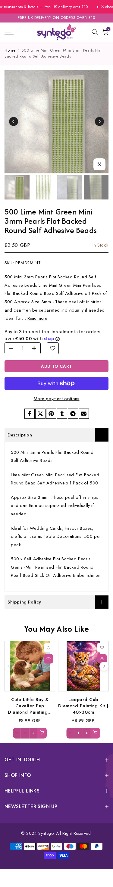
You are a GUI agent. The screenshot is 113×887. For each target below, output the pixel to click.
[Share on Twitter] (40, 414)
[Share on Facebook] (29, 414)
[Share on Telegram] (73, 414)
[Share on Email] (84, 414)
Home (10, 50)
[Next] (99, 121)
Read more (37, 318)
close (108, 7)
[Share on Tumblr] (62, 414)
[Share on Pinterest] (51, 414)
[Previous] (13, 121)
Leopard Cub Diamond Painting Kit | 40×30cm (83, 705)
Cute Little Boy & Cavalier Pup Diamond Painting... (30, 705)
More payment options (57, 398)
